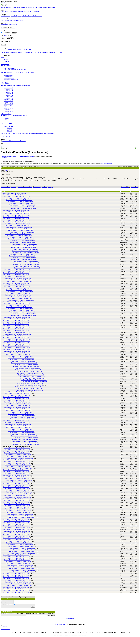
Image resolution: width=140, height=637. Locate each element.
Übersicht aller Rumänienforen (8, 156)
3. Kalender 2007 (8, 108)
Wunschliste (14, 24)
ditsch (6, 170)
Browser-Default (5, 52)
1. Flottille (6, 118)
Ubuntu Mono (59, 52)
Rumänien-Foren (10, 20)
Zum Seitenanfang (5, 629)
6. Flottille (6, 121)
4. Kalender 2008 (8, 106)
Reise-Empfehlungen (11, 11)
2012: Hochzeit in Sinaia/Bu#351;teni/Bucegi (15, 69)
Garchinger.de (30, 72)
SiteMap (3, 24)
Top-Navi (28, 49)
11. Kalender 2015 (8, 96)
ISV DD (10, 133)
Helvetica (30, 52)
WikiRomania (51, 7)
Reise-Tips (3, 11)
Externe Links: (6, 55)
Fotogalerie (7, 61)
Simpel (23, 49)
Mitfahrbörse (21, 11)
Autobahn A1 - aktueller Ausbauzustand (14, 193)
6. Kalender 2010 (8, 104)
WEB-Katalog (38, 7)
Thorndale (20, 52)
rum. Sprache (21, 16)
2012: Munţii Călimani (9, 68)
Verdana (26, 52)
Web (4, 31)
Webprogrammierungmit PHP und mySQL (6, 114)
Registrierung (4, 157)
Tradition (35, 16)
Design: (5, 48)
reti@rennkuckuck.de (106, 163)
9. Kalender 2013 (8, 99)
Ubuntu (43, 52)
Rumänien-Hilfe (16, 7)
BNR (5, 35)
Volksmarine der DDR (24, 115)
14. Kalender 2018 (8, 92)
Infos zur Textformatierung (27, 156)
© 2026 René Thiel (60, 624)
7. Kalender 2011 (8, 102)
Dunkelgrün (9, 49)
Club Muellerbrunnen (48, 133)
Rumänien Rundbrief (13, 72)
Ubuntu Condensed (50, 52)
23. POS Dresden (16, 133)
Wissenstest (45, 7)
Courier (39, 52)
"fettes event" (28, 133)
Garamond (15, 52)
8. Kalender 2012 (8, 101)
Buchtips (30, 16)
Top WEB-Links (29, 7)
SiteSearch (8, 24)
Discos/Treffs (14, 16)
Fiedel (23, 133)
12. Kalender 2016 (8, 95)
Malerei (40, 16)
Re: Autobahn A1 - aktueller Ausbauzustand (16, 195)
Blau (17, 49)
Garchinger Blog (8, 75)
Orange (14, 49)
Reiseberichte (27, 11)
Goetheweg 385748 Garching (6, 84)
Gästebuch (3, 20)
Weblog (6, 59)
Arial (10, 52)
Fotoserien (38, 11)
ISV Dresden (4, 133)
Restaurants (7, 16)
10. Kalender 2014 (8, 98)
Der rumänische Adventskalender (21, 85)
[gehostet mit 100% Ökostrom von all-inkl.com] (13, 141)
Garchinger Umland (9, 78)
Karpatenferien (23, 72)
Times (35, 52)
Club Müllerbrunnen (37, 133)
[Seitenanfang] (3, 146)
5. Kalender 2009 (8, 105)
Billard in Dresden (5, 136)
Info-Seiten (8, 7)
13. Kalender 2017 (8, 93)
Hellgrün (3, 49)
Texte (26, 16)
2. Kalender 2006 (8, 109)
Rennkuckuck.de (7, 32)
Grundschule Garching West (11, 79)
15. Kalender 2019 (8, 90)
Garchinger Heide (8, 76)
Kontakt (17, 20)
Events (2, 16)
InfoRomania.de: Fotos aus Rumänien (6, 64)
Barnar (2, 57)
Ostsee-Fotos (15, 115)
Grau (20, 49)
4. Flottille (6, 119)
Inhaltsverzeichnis (8, 88)
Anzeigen (22, 7)
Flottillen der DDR (9, 126)
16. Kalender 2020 (8, 89)
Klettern (34, 11)
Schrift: (4, 51)
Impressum (22, 20)
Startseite (3, 7)
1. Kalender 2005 (8, 111)
